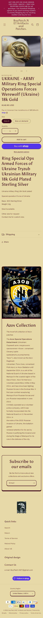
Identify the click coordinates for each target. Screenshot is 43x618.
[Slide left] (16, 71)
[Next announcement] (38, 8)
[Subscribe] (33, 483)
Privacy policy (24, 613)
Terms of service (36, 613)
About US (8, 549)
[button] (4, 24)
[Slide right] (26, 71)
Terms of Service (11, 538)
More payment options (21, 152)
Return (7, 533)
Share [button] (6, 242)
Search (7, 528)
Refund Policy (10, 543)
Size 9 (6, 121)
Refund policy (13, 613)
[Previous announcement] (4, 8)
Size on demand (21, 121)
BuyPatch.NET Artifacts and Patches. (20, 610)
